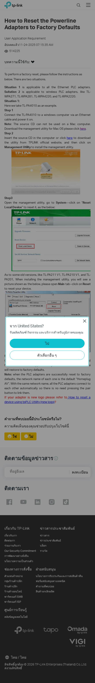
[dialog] (47, 341)
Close (84, 321)
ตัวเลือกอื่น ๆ (47, 355)
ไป (47, 343)
